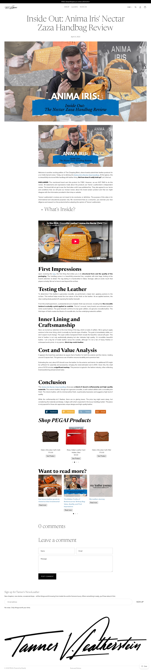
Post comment (47, 576)
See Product (50, 456)
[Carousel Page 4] (78, 462)
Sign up (139, 602)
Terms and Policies (75, 668)
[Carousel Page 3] (76, 462)
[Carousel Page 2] (75, 513)
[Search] (135, 7)
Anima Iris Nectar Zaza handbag (54, 387)
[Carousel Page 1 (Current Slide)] (73, 513)
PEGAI (11, 668)
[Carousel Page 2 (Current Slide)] (74, 462)
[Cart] (145, 7)
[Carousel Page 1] (72, 462)
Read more (42, 505)
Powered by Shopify (20, 668)
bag (54, 274)
